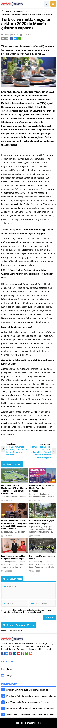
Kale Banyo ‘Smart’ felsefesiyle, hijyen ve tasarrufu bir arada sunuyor (16, 450)
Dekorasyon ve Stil (21, 11)
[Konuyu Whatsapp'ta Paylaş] (19, 38)
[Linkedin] (14, 653)
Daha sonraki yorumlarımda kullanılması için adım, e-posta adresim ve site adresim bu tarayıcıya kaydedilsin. (27, 611)
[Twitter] (6, 653)
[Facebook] (3, 653)
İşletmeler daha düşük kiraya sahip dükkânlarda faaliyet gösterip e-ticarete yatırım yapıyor (40, 452)
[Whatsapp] (26, 653)
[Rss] (30, 653)
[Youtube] (18, 653)
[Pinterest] (22, 653)
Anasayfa (7, 11)
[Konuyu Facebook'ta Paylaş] (11, 38)
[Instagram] (10, 653)
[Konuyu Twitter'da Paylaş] (15, 38)
